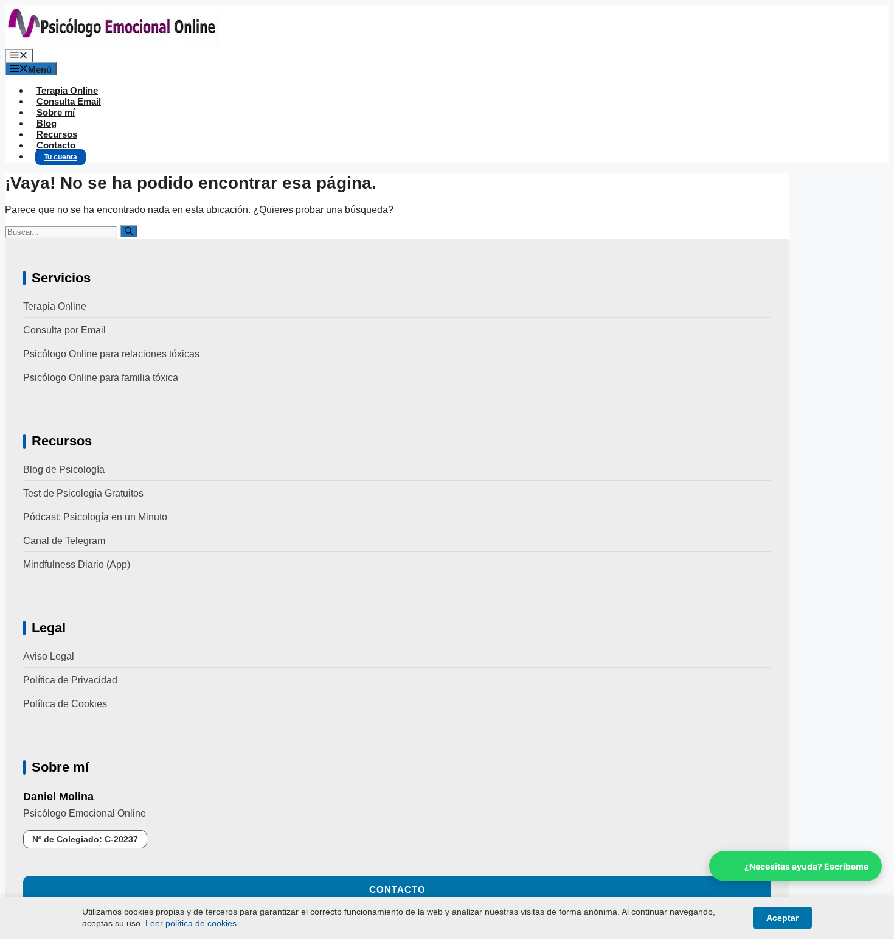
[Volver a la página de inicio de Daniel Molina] (111, 43)
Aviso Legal (48, 656)
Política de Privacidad (70, 680)
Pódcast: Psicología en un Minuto (95, 517)
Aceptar (782, 918)
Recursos (56, 134)
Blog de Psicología (64, 469)
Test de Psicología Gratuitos (83, 493)
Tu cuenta (60, 157)
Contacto (55, 145)
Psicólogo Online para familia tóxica (100, 377)
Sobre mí (55, 112)
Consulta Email (68, 101)
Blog (46, 123)
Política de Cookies (65, 704)
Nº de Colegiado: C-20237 (85, 839)
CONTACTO (397, 889)
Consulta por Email (64, 330)
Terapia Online (67, 90)
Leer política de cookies (191, 923)
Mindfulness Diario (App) (76, 564)
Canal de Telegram (64, 541)
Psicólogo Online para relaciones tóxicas (111, 354)
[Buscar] (128, 231)
